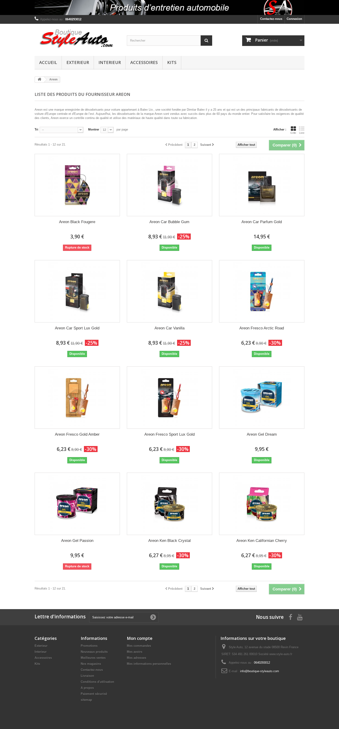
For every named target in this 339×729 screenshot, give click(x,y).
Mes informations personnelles (149, 663)
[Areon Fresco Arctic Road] (261, 291)
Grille (293, 132)
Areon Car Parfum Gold (261, 222)
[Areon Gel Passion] (77, 504)
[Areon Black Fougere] (77, 185)
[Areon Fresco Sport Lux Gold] (169, 397)
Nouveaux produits (94, 651)
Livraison (87, 675)
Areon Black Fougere (77, 222)
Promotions (89, 645)
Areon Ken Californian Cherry (261, 540)
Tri (36, 129)
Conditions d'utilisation (97, 681)
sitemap (86, 700)
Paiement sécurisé (94, 694)
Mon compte (139, 638)
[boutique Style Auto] (77, 38)
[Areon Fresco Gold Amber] (77, 397)
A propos (87, 688)
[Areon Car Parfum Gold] (261, 185)
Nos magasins (91, 663)
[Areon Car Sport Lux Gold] (77, 291)
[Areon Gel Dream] (261, 397)
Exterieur (77, 62)
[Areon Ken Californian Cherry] (261, 504)
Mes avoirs (134, 651)
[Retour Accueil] (169, 7)
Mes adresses (136, 657)
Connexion (294, 19)
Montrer (93, 129)
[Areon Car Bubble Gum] (169, 185)
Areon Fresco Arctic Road (261, 328)
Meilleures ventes (93, 657)
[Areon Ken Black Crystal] (169, 504)
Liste (301, 132)
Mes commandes (139, 645)
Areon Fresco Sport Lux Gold (169, 434)
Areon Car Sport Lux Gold (77, 328)
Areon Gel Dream (262, 434)
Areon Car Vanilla (169, 328)
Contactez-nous (271, 19)
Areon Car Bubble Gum (169, 222)
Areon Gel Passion (77, 540)
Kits (171, 62)
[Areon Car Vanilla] (169, 291)
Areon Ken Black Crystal (169, 540)
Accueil (48, 62)
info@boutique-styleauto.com (259, 671)
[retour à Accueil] (39, 79)
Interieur (109, 62)
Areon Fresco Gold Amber (77, 434)
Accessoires (144, 62)
